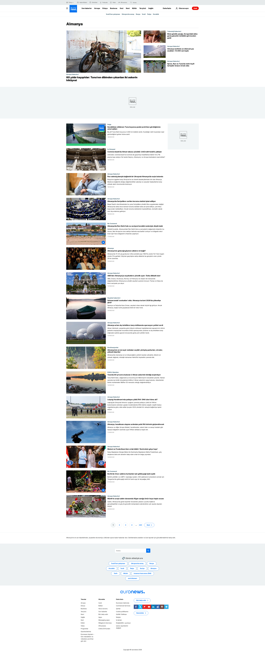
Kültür (134, 8)
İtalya (149, 14)
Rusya (138, 14)
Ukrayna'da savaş (128, 14)
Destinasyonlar (112, 347)
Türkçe (70, 2)
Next (128, 8)
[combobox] (141, 2)
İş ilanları (119, 620)
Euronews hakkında (122, 603)
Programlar (84, 628)
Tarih (115, 573)
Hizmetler (101, 599)
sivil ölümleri (132, 578)
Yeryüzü (142, 8)
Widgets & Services (105, 623)
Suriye (142, 568)
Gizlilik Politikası (121, 614)
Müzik (125, 573)
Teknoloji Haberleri (174, 31)
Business (113, 8)
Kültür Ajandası (113, 372)
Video (83, 626)
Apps (100, 617)
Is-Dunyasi (111, 149)
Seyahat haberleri (113, 298)
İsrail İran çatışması (113, 14)
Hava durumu (103, 608)
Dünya (104, 8)
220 (140, 525)
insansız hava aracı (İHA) (142, 573)
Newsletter (140, 613)
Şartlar (118, 608)
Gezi (121, 8)
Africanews (102, 626)
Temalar (83, 599)
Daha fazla (119, 599)
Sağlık (150, 8)
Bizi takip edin (103, 614)
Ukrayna (153, 568)
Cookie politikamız (122, 611)
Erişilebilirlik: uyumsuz (123, 623)
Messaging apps (104, 620)
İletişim (118, 617)
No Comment (112, 223)
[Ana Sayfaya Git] (73, 8)
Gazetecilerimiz (86, 631)
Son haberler (87, 8)
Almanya (110, 248)
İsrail (144, 14)
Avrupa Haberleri (72, 74)
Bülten (100, 606)
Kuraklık (156, 14)
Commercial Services (123, 606)
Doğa (109, 124)
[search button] (131, 2)
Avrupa (97, 8)
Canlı (195, 8)
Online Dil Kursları (104, 628)
